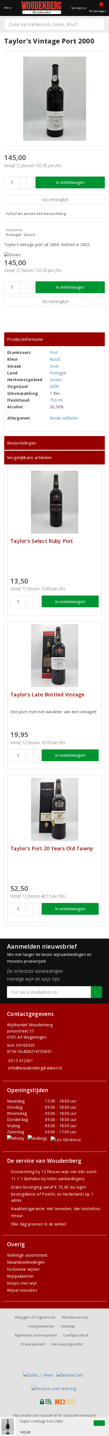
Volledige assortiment (27, 1255)
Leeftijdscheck (76, 1335)
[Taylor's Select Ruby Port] (54, 502)
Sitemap (68, 1326)
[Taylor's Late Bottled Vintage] (54, 655)
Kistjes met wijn (22, 1283)
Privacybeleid (33, 1344)
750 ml (56, 400)
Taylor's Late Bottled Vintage (47, 694)
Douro (56, 379)
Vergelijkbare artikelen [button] (29, 457)
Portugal (58, 373)
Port (54, 352)
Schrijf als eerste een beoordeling (36, 213)
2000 (54, 386)
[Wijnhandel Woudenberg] (41, 7)
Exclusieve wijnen (23, 1269)
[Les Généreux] (66, 1139)
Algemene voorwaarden (36, 1335)
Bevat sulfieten (64, 418)
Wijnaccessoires (22, 1290)
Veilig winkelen (41, 1326)
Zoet (54, 366)
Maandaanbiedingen (26, 1262)
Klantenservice (75, 1317)
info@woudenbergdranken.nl (35, 1068)
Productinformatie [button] (25, 339)
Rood (55, 359)
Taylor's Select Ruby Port (41, 541)
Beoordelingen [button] (21, 443)
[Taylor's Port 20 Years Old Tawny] (54, 809)
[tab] (54, 339)
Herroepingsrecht (66, 1344)
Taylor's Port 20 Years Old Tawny (51, 848)
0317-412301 (20, 1060)
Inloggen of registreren (35, 1317)
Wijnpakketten (20, 1276)
